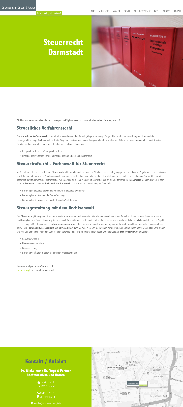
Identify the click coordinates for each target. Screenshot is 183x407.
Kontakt (177, 11)
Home (92, 11)
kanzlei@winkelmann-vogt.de (47, 403)
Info (156, 11)
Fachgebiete (103, 11)
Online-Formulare (142, 11)
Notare (127, 11)
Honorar (166, 11)
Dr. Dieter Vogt (23, 270)
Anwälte (116, 11)
